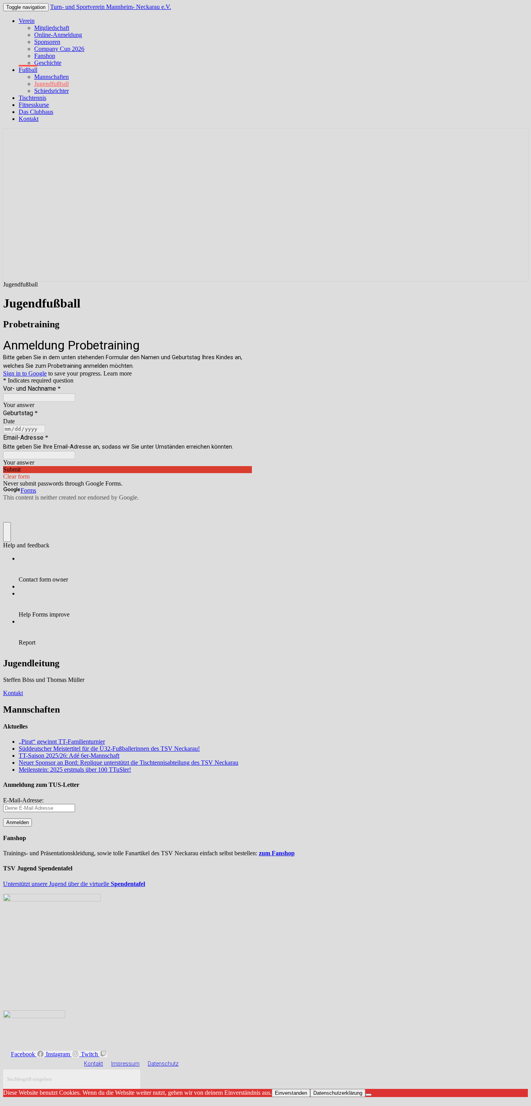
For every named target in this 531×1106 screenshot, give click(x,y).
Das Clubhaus (36, 111)
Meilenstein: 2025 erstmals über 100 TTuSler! (75, 769)
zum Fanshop (277, 853)
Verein (27, 20)
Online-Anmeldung (58, 34)
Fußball (28, 69)
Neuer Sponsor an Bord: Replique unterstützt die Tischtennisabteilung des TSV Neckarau (128, 762)
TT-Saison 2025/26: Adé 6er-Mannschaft (69, 755)
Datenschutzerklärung (337, 1093)
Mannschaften (51, 76)
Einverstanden (291, 1093)
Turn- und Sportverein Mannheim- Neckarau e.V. (110, 6)
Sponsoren (47, 41)
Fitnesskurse (34, 104)
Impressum (125, 1064)
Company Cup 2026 (59, 48)
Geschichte (47, 62)
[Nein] (368, 1095)
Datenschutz (163, 1064)
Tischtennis (32, 97)
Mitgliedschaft (51, 27)
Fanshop (44, 55)
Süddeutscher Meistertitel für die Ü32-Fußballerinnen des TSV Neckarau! (109, 748)
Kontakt (28, 118)
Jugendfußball (51, 83)
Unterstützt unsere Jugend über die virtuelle (74, 884)
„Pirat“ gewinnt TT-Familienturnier (62, 741)
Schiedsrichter (51, 90)
